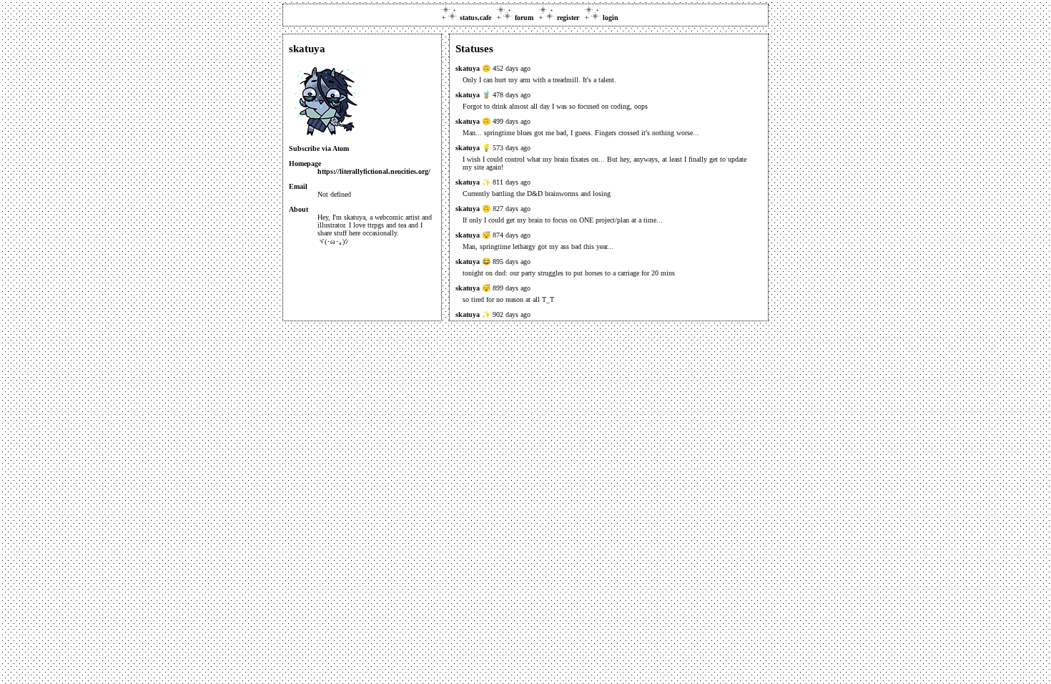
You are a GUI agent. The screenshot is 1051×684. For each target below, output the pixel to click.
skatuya (467, 68)
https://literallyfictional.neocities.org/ (373, 171)
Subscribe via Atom (319, 148)
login (610, 17)
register (568, 17)
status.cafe (475, 17)
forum (524, 17)
